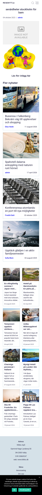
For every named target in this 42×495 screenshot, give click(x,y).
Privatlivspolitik (25, 490)
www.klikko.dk (23, 460)
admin (20, 18)
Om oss (21, 474)
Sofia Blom (9, 258)
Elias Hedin (9, 127)
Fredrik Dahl (9, 215)
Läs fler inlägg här (21, 76)
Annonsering (21, 470)
